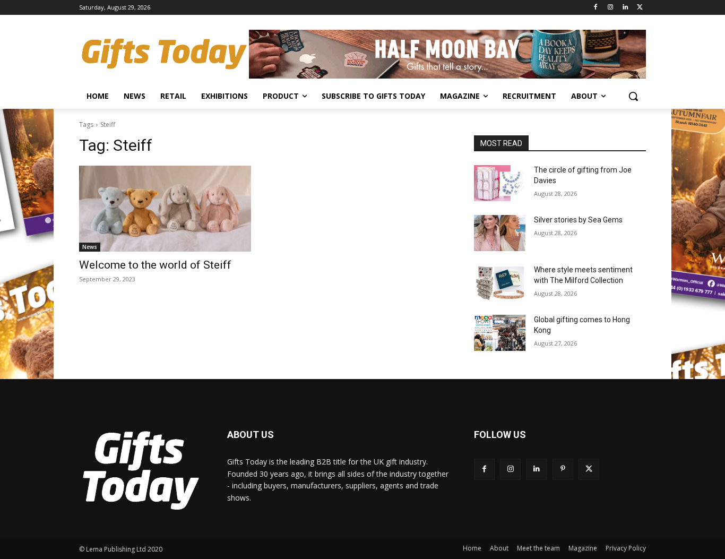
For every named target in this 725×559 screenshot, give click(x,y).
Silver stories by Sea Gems (578, 220)
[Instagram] (611, 8)
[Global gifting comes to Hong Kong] (499, 333)
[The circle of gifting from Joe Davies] (499, 183)
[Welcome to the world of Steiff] (165, 209)
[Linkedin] (625, 8)
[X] (640, 8)
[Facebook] (596, 8)
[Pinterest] (563, 469)
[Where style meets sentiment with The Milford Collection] (499, 283)
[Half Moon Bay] (447, 54)
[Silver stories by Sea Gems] (499, 233)
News (89, 247)
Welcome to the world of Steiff (155, 265)
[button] (633, 96)
